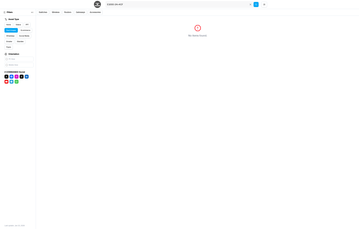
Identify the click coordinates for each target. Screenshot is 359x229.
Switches (43, 12)
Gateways (80, 12)
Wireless (55, 12)
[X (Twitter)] (6, 77)
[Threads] (22, 77)
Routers (67, 12)
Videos (18, 25)
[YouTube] (6, 82)
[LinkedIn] (27, 77)
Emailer (9, 41)
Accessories (95, 12)
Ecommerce (25, 30)
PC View (12, 59)
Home (8, 25)
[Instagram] (17, 77)
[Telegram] (11, 82)
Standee (20, 41)
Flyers (8, 47)
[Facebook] (11, 77)
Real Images (11, 30)
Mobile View (13, 65)
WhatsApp (10, 36)
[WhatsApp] (17, 82)
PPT (27, 25)
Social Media (24, 36)
